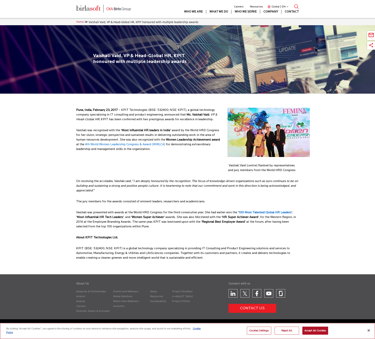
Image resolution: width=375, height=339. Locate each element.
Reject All (286, 330)
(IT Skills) (187, 296)
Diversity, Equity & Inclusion (93, 311)
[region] (187, 331)
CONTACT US (252, 308)
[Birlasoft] (91, 9)
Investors (119, 306)
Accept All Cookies (315, 330)
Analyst (80, 296)
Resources (256, 6)
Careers (239, 6)
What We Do (219, 11)
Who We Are (193, 11)
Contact (292, 11)
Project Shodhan (182, 291)
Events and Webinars (125, 291)
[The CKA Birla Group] (118, 9)
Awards (80, 301)
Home (80, 22)
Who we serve (246, 11)
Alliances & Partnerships (91, 291)
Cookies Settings (259, 330)
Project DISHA (181, 301)
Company (270, 11)
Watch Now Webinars (126, 301)
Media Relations (123, 296)
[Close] (368, 330)
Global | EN (278, 6)
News (153, 291)
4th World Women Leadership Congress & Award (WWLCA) (125, 144)
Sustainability (158, 301)
